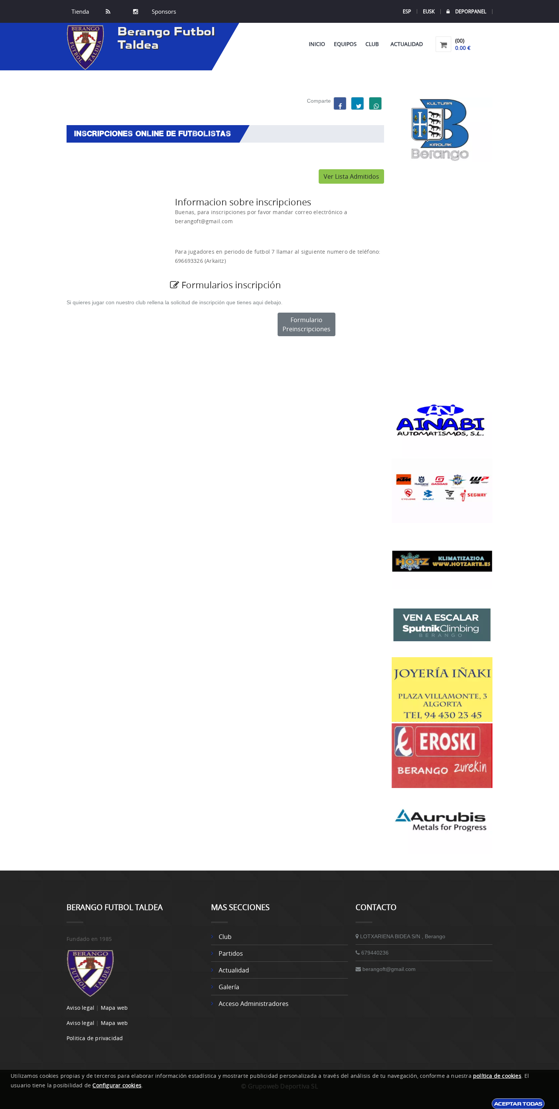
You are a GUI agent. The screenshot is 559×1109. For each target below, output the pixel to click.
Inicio (317, 44)
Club (373, 44)
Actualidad (407, 44)
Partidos (231, 953)
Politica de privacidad (95, 1038)
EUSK (429, 11)
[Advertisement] (442, 277)
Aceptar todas (518, 1104)
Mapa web (114, 1007)
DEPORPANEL (470, 11)
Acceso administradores (254, 1003)
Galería (229, 987)
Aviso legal (80, 1007)
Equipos (345, 44)
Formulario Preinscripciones (306, 324)
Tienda (80, 11)
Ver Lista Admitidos (351, 176)
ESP (407, 11)
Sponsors (163, 11)
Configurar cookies (116, 1085)
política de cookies (497, 1075)
